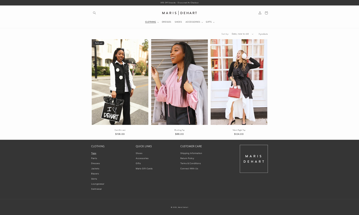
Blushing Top (179, 130)
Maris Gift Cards (144, 168)
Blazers (95, 173)
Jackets (95, 168)
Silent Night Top (239, 130)
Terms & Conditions (190, 163)
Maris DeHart (183, 207)
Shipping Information (191, 153)
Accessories (142, 158)
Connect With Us (189, 168)
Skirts (94, 179)
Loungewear (97, 184)
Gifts (138, 163)
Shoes (139, 153)
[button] (94, 13)
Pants (94, 158)
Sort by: (225, 33)
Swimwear (96, 189)
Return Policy (187, 158)
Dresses (95, 163)
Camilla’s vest (120, 130)
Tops (93, 153)
